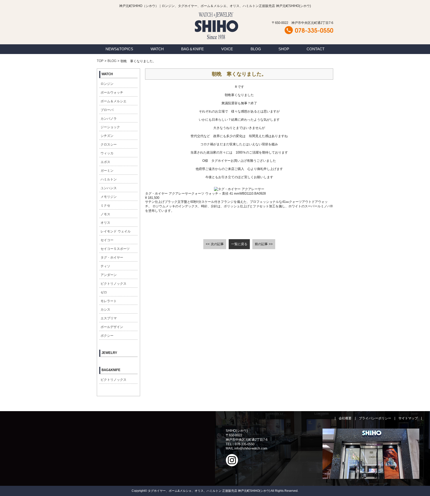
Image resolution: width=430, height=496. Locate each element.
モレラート (109, 301)
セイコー (107, 240)
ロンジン (107, 84)
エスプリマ (109, 318)
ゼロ (104, 292)
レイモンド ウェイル (116, 231)
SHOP (283, 49)
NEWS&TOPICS (119, 49)
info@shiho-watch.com (250, 448)
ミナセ (105, 205)
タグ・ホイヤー (112, 257)
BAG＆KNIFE (192, 49)
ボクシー (107, 335)
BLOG (256, 49)
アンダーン (109, 275)
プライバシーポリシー (375, 418)
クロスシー (109, 144)
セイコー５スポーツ (115, 249)
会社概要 (345, 418)
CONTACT (315, 49)
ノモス (105, 214)
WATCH (157, 49)
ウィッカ (107, 153)
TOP (100, 61)
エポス (105, 162)
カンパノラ (109, 118)
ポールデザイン (112, 327)
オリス (105, 222)
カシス (105, 309)
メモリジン (109, 197)
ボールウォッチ (112, 92)
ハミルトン (109, 179)
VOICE (227, 49)
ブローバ (107, 110)
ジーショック (110, 127)
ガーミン (107, 170)
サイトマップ (408, 418)
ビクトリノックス (113, 283)
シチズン (107, 136)
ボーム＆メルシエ (113, 101)
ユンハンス (109, 188)
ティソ (105, 266)
